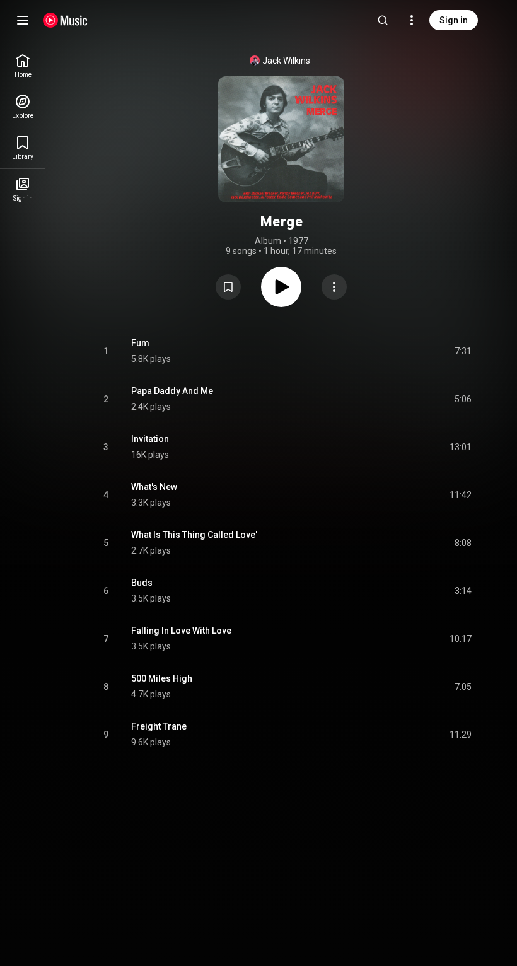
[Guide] (22, 20)
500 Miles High (161, 678)
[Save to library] (228, 286)
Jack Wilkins (286, 60)
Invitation (150, 439)
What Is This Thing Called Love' (194, 535)
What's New (154, 487)
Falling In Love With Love (181, 631)
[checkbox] (462, 351)
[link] (22, 65)
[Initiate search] (383, 20)
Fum (140, 343)
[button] (228, 287)
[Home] (65, 20)
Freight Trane (159, 726)
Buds (142, 583)
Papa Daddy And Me (172, 391)
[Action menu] (334, 287)
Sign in (453, 20)
